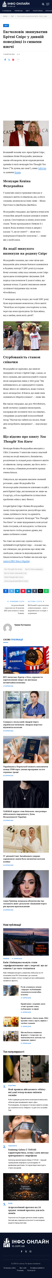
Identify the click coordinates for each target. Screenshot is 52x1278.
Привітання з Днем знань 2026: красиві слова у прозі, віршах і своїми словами (35, 1020)
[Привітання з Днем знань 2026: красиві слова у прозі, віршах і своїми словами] (11, 1022)
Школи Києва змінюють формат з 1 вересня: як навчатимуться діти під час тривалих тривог (33, 1036)
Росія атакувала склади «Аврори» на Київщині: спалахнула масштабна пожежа (31, 991)
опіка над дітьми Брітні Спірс (16, 581)
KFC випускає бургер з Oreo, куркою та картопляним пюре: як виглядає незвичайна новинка (23, 680)
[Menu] (47, 4)
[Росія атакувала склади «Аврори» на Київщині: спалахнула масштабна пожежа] (11, 990)
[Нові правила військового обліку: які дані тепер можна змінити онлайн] (26, 1069)
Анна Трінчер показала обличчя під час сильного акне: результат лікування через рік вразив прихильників (25, 903)
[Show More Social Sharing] (18, 60)
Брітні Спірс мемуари (34, 569)
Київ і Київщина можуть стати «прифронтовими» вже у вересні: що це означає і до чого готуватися (25, 965)
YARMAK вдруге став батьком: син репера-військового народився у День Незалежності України (25, 814)
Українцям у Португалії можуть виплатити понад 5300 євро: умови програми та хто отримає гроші (25, 769)
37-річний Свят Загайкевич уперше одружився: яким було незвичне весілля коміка (24, 859)
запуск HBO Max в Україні (16, 561)
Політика (38, 11)
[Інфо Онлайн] (16, 4)
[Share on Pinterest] (13, 60)
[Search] (43, 4)
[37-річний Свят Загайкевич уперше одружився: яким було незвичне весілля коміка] (26, 839)
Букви (18, 172)
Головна (6, 11)
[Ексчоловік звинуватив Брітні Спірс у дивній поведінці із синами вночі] (26, 133)
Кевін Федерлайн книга (13, 577)
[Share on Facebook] (5, 60)
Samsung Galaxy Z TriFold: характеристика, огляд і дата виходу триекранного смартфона (28, 1152)
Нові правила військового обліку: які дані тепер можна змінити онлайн (27, 1092)
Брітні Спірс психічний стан (15, 573)
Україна (19, 11)
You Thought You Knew (13, 569)
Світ (28, 11)
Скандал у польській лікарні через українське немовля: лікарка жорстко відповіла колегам (22, 724)
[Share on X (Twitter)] (9, 60)
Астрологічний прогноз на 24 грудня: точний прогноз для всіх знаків (26, 1210)
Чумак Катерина (22, 625)
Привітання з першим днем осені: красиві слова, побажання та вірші (33, 1006)
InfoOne (42, 168)
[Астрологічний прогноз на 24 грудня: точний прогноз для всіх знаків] (26, 1186)
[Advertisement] (26, 89)
